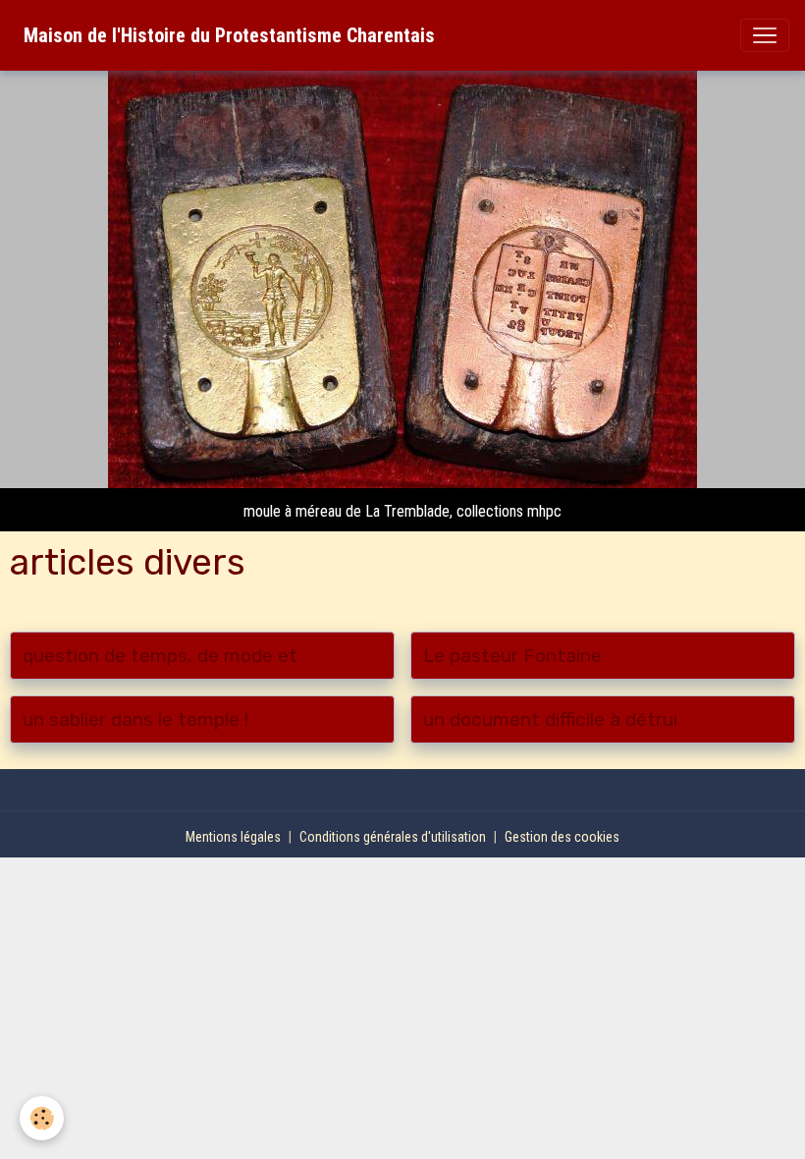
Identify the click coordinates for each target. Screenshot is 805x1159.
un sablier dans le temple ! (135, 719)
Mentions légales (233, 837)
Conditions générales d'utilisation (392, 837)
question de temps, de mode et (160, 655)
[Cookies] (42, 1118)
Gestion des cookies (562, 837)
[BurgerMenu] (764, 35)
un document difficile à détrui (550, 719)
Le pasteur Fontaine (512, 655)
